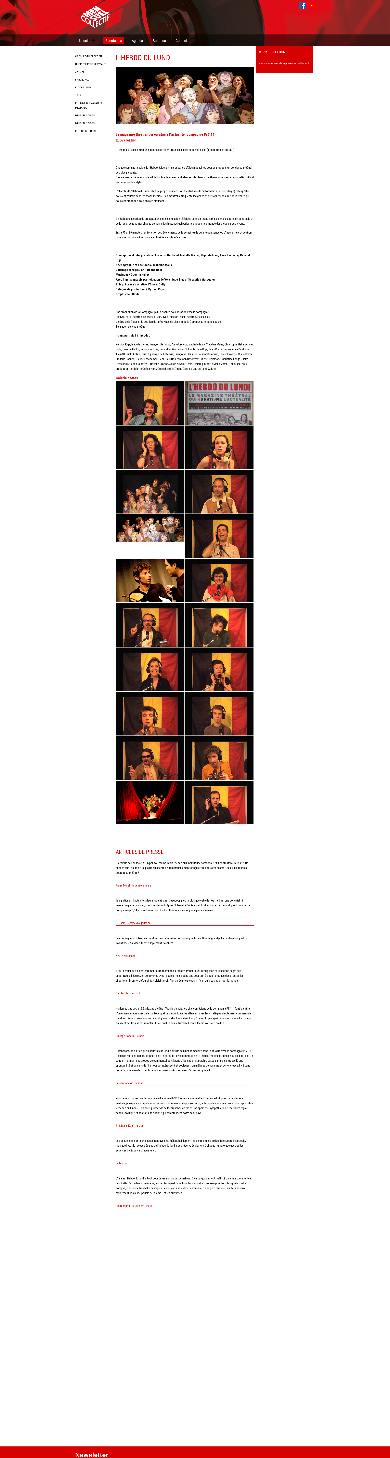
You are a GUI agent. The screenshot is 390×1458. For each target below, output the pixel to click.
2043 (78, 95)
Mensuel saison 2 (86, 115)
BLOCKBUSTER (83, 87)
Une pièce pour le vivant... (91, 64)
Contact (181, 41)
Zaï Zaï (79, 71)
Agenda (137, 41)
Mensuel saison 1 (86, 123)
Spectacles (113, 41)
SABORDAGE (82, 79)
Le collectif (87, 41)
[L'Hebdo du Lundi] (150, 406)
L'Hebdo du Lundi (85, 131)
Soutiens (159, 41)
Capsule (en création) (89, 56)
